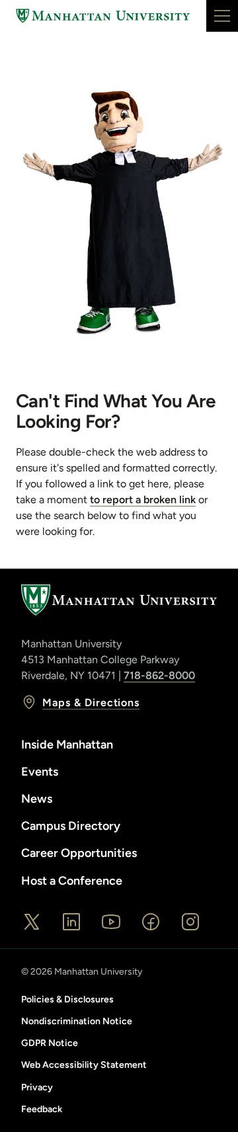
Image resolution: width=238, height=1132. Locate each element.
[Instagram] (190, 921)
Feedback (41, 1109)
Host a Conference (71, 880)
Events (39, 771)
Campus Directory (70, 826)
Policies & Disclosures (67, 999)
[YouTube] (111, 921)
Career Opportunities (79, 853)
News (36, 798)
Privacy (37, 1087)
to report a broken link (143, 499)
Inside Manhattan (67, 744)
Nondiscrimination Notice (76, 1021)
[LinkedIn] (71, 921)
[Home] (103, 16)
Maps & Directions (90, 702)
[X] (31, 921)
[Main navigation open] (222, 16)
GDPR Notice (49, 1043)
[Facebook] (150, 921)
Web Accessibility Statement (84, 1065)
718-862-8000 (159, 675)
